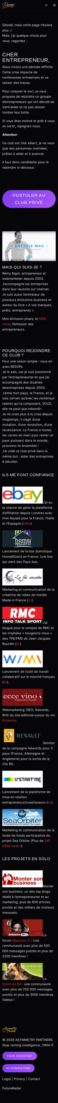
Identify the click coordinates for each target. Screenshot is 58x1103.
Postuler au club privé (29, 199)
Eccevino (9, 720)
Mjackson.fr (21, 940)
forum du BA (11, 984)
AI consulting (18, 1068)
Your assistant (20, 1055)
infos (27, 523)
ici (30, 600)
